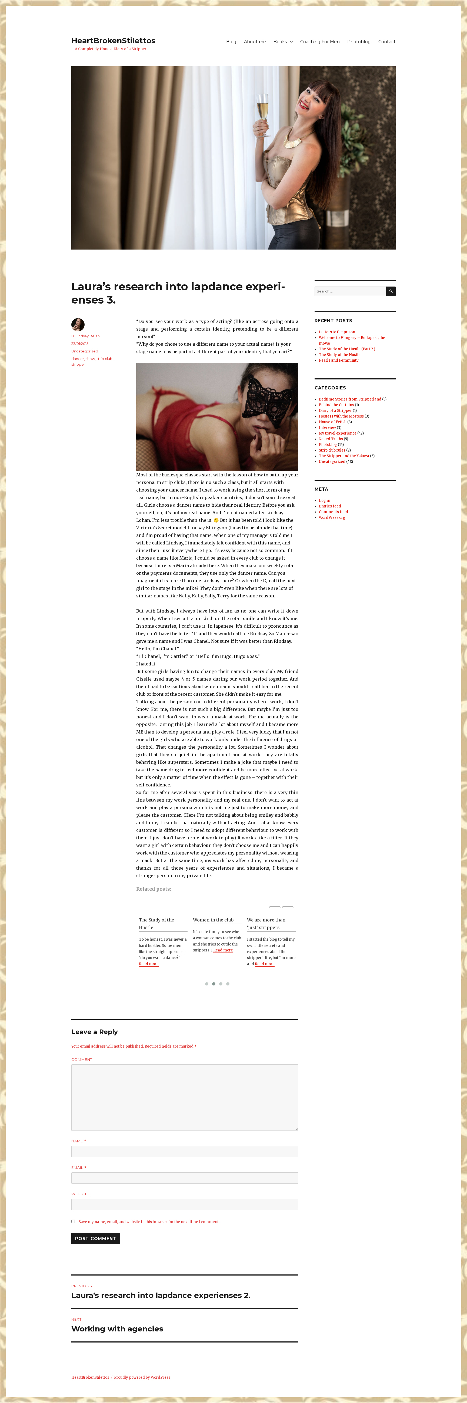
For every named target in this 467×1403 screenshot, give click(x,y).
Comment (81, 1059)
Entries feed (330, 506)
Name (78, 1141)
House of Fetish (332, 422)
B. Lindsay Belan (85, 336)
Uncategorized (84, 351)
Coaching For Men (320, 41)
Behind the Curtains (336, 405)
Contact (387, 41)
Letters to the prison (337, 332)
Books (280, 41)
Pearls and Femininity (339, 360)
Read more (149, 964)
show (90, 358)
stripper (78, 364)
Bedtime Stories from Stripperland (350, 399)
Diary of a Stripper (335, 410)
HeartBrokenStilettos (113, 40)
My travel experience (337, 433)
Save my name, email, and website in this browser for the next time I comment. (149, 1222)
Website (80, 1194)
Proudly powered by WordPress (142, 1377)
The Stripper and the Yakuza (344, 456)
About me (255, 41)
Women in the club (213, 920)
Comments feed (333, 512)
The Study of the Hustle (156, 923)
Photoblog (359, 41)
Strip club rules (332, 450)
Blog (231, 41)
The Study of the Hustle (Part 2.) (347, 349)
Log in (324, 500)
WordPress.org (332, 517)
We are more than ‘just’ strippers (266, 923)
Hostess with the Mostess (341, 416)
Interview (327, 427)
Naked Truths (331, 439)
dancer (77, 358)
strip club (104, 358)
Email (79, 1167)
